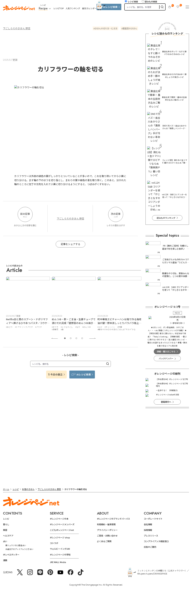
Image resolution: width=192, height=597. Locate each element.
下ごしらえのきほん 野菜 (16, 28)
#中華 (74, 327)
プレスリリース (151, 535)
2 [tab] (70, 338)
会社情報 (148, 524)
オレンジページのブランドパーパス (113, 518)
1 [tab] (65, 338)
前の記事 (25, 214)
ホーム (6, 489)
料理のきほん (28, 489)
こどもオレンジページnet (62, 529)
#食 (16, 329)
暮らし (6, 524)
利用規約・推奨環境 (106, 524)
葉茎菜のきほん (130, 28)
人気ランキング (73, 8)
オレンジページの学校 (60, 554)
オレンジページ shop (60, 537)
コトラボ (54, 543)
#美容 (108, 327)
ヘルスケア (8, 535)
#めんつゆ (41, 327)
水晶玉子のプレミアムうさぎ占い (19, 549)
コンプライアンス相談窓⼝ (156, 541)
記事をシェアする (70, 244)
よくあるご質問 (104, 541)
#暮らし (101, 327)
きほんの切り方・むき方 (106, 28)
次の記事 (116, 214)
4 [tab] (82, 338)
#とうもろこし (21, 327)
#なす (32, 327)
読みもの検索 (151, 1)
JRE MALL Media (58, 562)
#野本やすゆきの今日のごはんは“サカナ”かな (71, 329)
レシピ (16, 489)
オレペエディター (11, 554)
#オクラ (9, 327)
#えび (54, 327)
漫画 (5, 560)
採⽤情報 (148, 529)
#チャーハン (64, 327)
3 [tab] (76, 338)
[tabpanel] (28, 304)
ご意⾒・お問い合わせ (107, 535)
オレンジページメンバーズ (62, 524)
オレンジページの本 (59, 518)
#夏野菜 (9, 329)
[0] (170, 7)
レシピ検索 (133, 1)
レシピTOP (58, 8)
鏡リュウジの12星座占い (15, 545)
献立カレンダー (89, 8)
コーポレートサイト (153, 518)
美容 (5, 529)
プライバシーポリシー (107, 529)
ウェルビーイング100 (60, 548)
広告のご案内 (150, 546)
